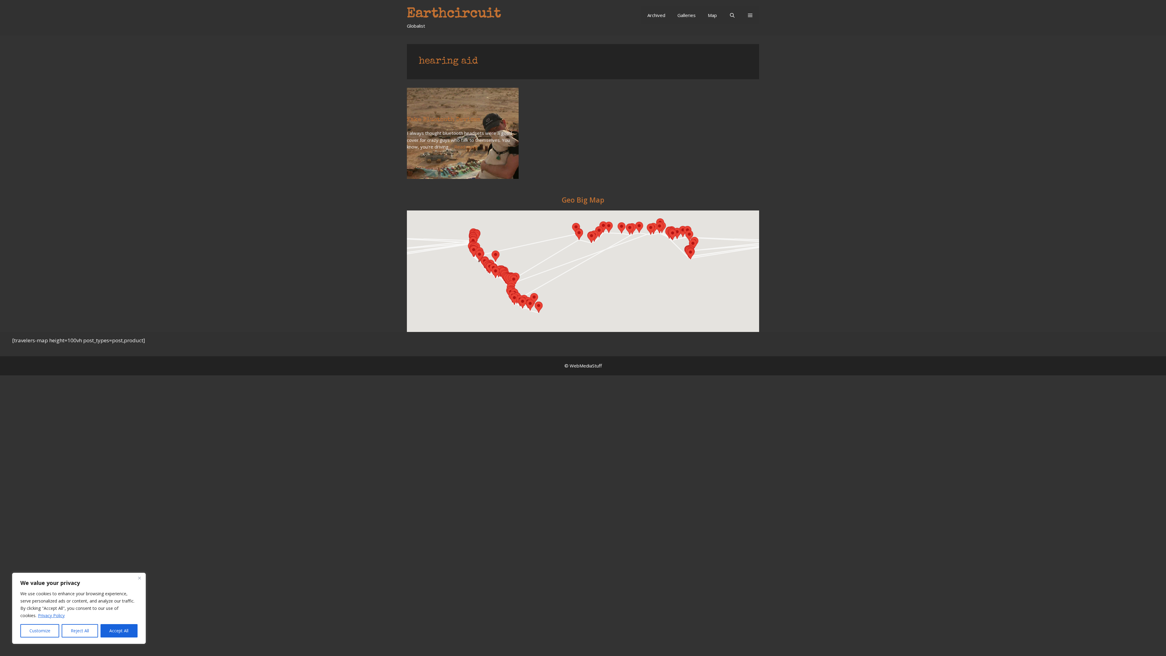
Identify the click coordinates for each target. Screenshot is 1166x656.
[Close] (139, 578)
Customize (39, 631)
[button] (750, 15)
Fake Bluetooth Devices (443, 120)
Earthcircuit (454, 14)
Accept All (118, 631)
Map (712, 15)
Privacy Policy (51, 615)
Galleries (686, 15)
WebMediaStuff (586, 366)
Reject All (80, 631)
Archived (656, 15)
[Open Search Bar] (732, 15)
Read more (466, 147)
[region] (79, 608)
